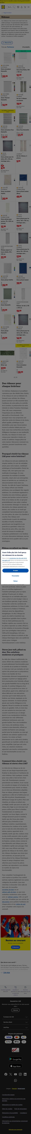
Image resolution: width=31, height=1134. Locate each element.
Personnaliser (15, 576)
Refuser (16, 581)
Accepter (15, 570)
